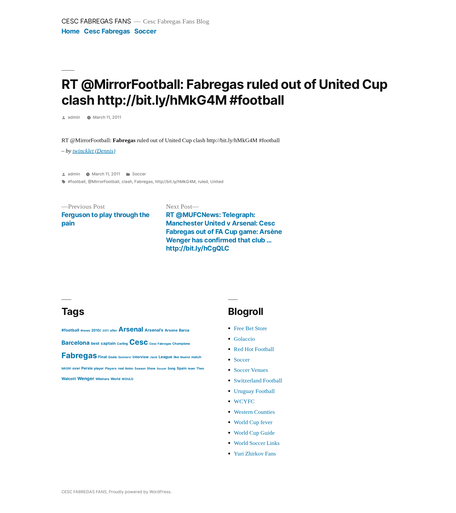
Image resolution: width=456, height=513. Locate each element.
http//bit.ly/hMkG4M (175, 181)
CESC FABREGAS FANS (96, 21)
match (196, 357)
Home (70, 31)
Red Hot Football (254, 349)
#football (77, 181)
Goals (112, 357)
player (99, 368)
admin (74, 117)
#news (85, 330)
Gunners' (124, 357)
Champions (181, 344)
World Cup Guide (254, 433)
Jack (153, 357)
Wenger (85, 378)
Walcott (68, 378)
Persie (87, 368)
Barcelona (75, 342)
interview (140, 357)
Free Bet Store (250, 328)
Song (171, 368)
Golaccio (244, 339)
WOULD (127, 379)
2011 (105, 330)
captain (108, 343)
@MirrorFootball (103, 181)
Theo (200, 368)
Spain (182, 368)
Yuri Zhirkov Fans (255, 453)
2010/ (96, 330)
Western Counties (254, 412)
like (176, 357)
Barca (184, 330)
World (115, 379)
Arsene (171, 330)
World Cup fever (253, 422)
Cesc (138, 342)
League (165, 356)
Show (151, 368)
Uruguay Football (254, 391)
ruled (203, 181)
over (76, 368)
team (191, 368)
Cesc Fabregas (107, 31)
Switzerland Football (258, 380)
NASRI (66, 368)
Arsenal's (154, 330)
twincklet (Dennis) (94, 151)
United (217, 181)
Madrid (185, 357)
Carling (122, 344)
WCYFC (244, 401)
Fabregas (143, 181)
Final (102, 356)
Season (140, 368)
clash (127, 181)
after (113, 330)
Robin (129, 368)
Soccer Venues (251, 370)
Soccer (145, 31)
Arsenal (130, 329)
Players (111, 368)
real (121, 368)
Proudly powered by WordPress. (140, 491)
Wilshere (102, 379)
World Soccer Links (257, 443)
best (95, 343)
